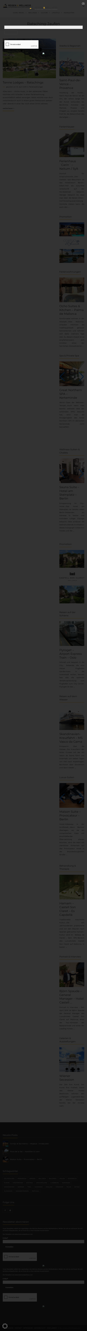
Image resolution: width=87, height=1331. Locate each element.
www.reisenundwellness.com (25, 20)
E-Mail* (7, 24)
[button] (5, 1326)
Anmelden (11, 32)
